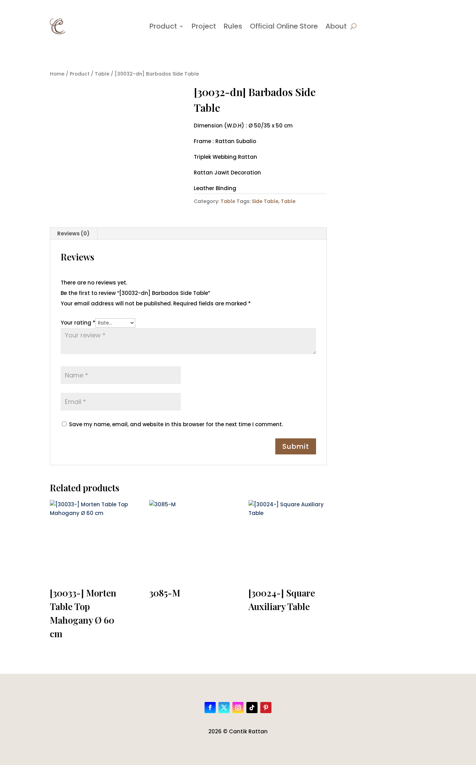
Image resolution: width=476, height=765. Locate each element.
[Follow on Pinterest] (265, 707)
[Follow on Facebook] (210, 707)
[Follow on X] (224, 707)
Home (57, 74)
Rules (233, 26)
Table (102, 74)
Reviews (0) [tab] (73, 233)
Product (163, 26)
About (336, 26)
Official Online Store (284, 26)
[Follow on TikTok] (252, 707)
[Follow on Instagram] (238, 707)
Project (204, 26)
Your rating (78, 322)
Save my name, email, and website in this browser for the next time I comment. (176, 424)
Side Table (265, 201)
